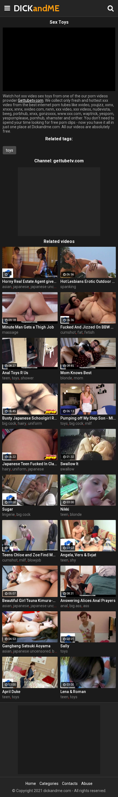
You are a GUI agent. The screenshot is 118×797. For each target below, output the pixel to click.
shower (27, 378)
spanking (68, 286)
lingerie (8, 514)
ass (86, 606)
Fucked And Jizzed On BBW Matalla (88, 327)
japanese (21, 286)
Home (31, 783)
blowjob (34, 560)
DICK (27, 8)
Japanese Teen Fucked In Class (30, 464)
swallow (67, 469)
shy (73, 560)
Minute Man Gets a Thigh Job (28, 327)
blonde (66, 378)
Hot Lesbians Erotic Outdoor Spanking (88, 281)
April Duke (11, 691)
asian (7, 286)
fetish (89, 332)
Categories (49, 783)
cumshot (68, 332)
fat (80, 332)
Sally (64, 646)
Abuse (86, 783)
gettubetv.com (68, 160)
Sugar (7, 509)
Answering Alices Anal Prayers (88, 600)
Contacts (70, 783)
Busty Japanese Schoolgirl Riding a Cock (30, 418)
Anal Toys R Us (15, 373)
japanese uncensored (49, 286)
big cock (9, 423)
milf (88, 423)
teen (6, 378)
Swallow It (69, 464)
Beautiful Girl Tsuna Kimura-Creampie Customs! (30, 600)
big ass (75, 606)
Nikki (64, 509)
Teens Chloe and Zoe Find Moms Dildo (30, 555)
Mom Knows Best (75, 373)
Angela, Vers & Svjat (78, 555)
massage (10, 332)
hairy (22, 423)
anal (64, 606)
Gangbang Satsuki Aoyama (26, 646)
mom (78, 378)
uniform (35, 423)
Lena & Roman (73, 691)
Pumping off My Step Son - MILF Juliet (88, 418)
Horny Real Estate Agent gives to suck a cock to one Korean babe (30, 281)
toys (9, 150)
